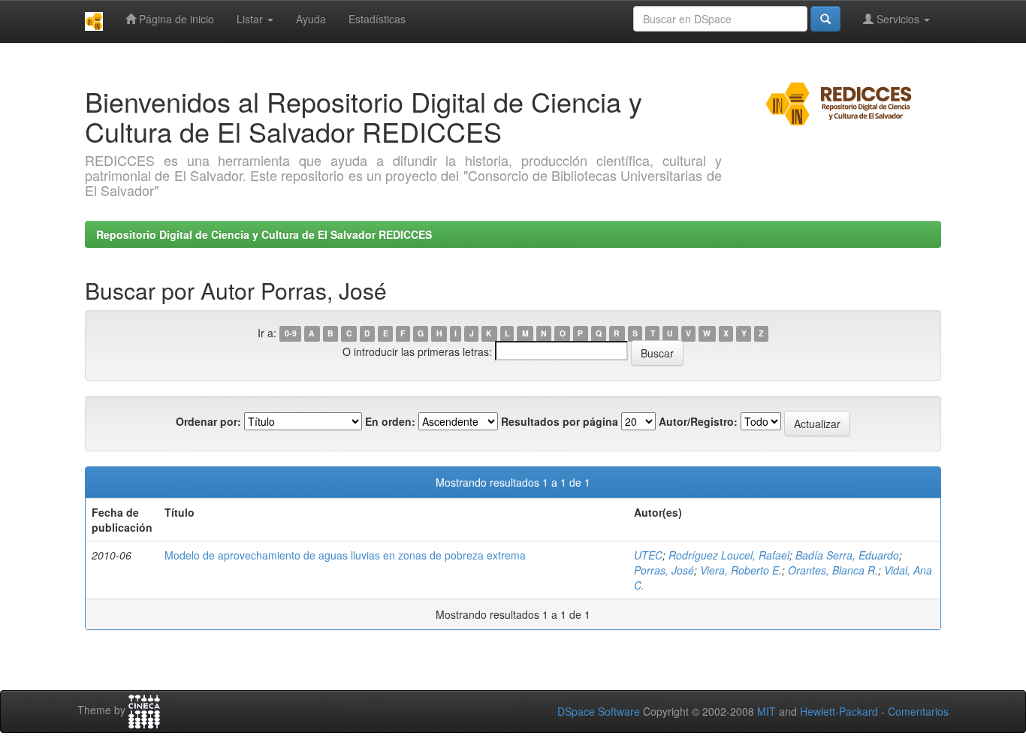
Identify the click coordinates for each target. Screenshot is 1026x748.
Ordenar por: (208, 421)
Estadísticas (377, 18)
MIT (766, 711)
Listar (251, 18)
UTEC (648, 555)
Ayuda (311, 18)
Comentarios (918, 711)
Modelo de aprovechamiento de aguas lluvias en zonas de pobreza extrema (345, 555)
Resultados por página (559, 421)
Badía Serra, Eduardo (847, 555)
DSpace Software (598, 711)
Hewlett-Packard (839, 711)
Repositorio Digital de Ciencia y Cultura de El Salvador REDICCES (264, 234)
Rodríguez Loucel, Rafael (728, 555)
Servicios (898, 18)
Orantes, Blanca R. (833, 570)
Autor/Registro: (698, 421)
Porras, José (664, 570)
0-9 (291, 333)
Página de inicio (175, 18)
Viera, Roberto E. (741, 570)
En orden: (390, 421)
